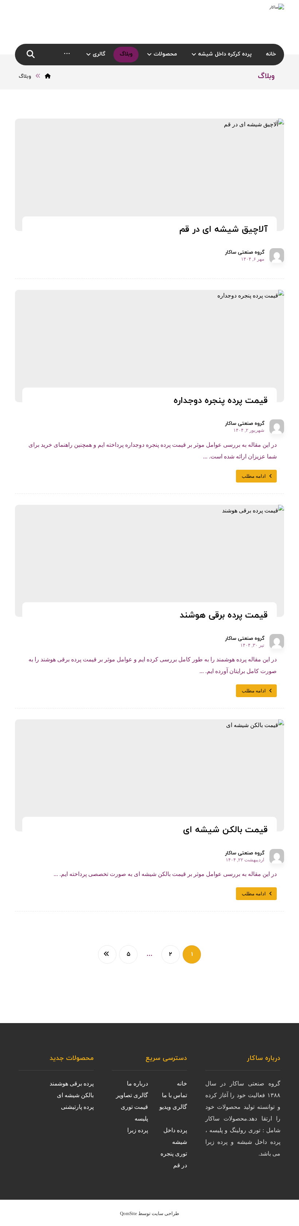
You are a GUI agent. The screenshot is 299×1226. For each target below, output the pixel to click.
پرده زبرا (137, 1130)
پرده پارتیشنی (77, 1107)
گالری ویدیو (173, 1107)
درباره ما (137, 1083)
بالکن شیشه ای (75, 1095)
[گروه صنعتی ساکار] (238, 22)
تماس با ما (174, 1095)
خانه (182, 1083)
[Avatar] (276, 255)
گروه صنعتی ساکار (244, 252)
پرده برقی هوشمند (72, 1083)
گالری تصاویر (132, 1095)
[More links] (67, 54)
